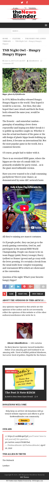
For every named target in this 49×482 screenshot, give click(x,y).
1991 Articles (36, 343)
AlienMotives (34, 61)
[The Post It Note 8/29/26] (24, 379)
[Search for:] (24, 31)
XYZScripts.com (37, 481)
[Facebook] (27, 2)
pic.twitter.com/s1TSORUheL (17, 442)
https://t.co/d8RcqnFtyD (18, 436)
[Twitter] (22, 2)
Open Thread (37, 294)
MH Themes (24, 477)
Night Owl (22, 294)
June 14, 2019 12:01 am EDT (15, 61)
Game (11, 294)
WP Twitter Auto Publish (14, 481)
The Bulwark (8, 460)
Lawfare (6, 466)
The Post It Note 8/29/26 (20, 392)
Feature (16, 39)
